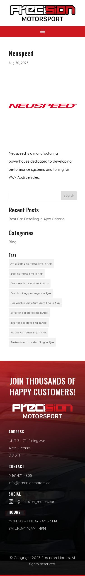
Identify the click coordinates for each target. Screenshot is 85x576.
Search (69, 196)
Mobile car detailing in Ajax (28, 332)
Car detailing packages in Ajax (30, 293)
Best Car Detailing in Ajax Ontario (37, 219)
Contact (16, 466)
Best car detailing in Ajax (26, 273)
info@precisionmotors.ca (30, 482)
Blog (13, 242)
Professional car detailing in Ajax (32, 342)
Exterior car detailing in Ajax (29, 312)
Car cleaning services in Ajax (29, 283)
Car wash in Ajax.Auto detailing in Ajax (35, 303)
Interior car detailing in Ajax (28, 322)
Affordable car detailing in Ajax (31, 263)
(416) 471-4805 (20, 475)
